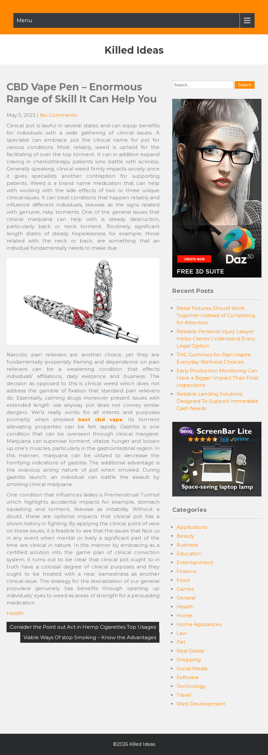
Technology (191, 686)
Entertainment (194, 562)
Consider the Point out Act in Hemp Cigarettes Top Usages (83, 627)
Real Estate (190, 651)
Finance (186, 571)
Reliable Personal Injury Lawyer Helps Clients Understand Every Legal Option (215, 338)
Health (15, 613)
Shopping (188, 659)
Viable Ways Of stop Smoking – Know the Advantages (90, 637)
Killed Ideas (134, 50)
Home (184, 615)
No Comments (58, 115)
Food (183, 580)
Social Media (192, 668)
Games (185, 589)
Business (187, 545)
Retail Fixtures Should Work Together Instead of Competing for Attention (215, 315)
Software (187, 677)
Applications (191, 527)
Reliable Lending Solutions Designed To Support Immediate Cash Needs (217, 401)
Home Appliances (199, 624)
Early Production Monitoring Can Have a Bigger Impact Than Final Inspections (217, 378)
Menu (24, 20)
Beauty (185, 536)
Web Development (200, 704)
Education (189, 553)
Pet (180, 642)
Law (181, 633)
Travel (183, 695)
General (186, 598)
